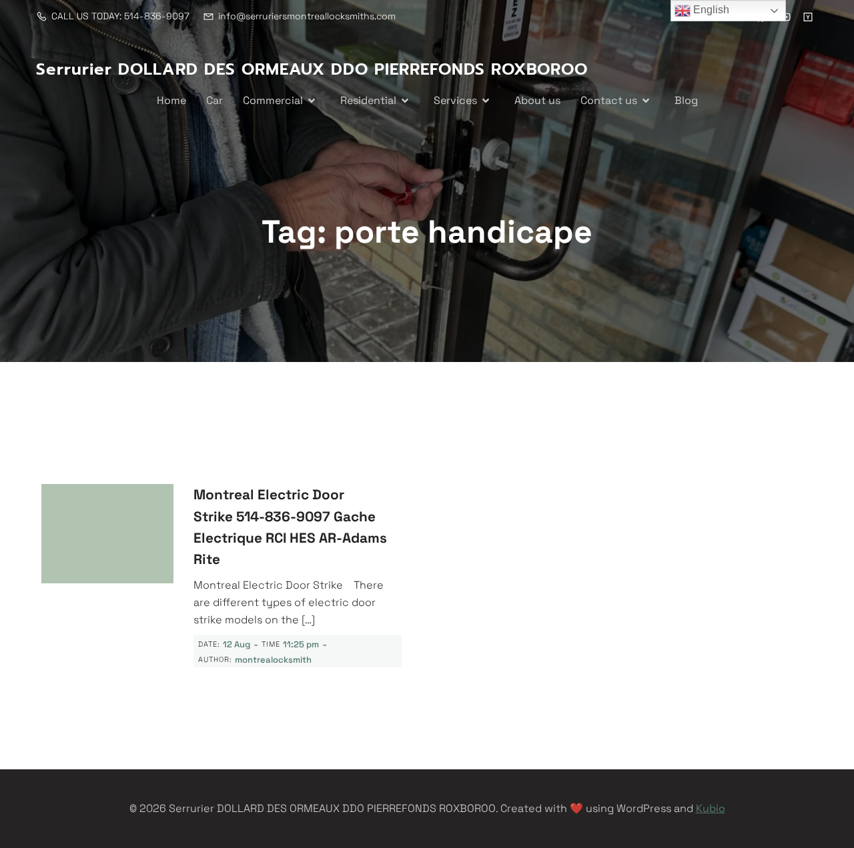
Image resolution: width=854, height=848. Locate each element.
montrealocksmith (273, 659)
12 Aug (236, 644)
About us (537, 100)
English (710, 9)
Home (171, 100)
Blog (686, 100)
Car (214, 100)
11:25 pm (301, 644)
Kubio (710, 808)
